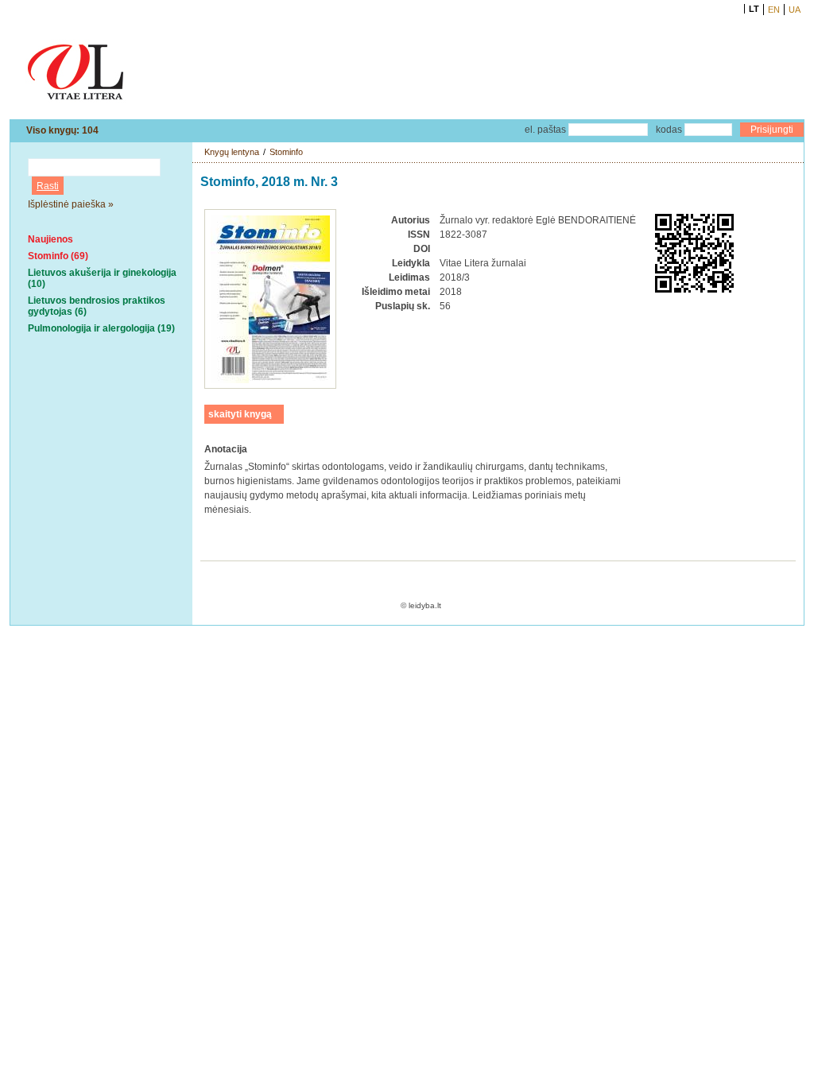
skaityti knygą (240, 414)
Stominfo (286, 152)
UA (794, 9)
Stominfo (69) (58, 256)
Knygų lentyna (231, 152)
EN (774, 9)
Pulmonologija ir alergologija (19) (101, 328)
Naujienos (50, 239)
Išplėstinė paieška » (71, 204)
